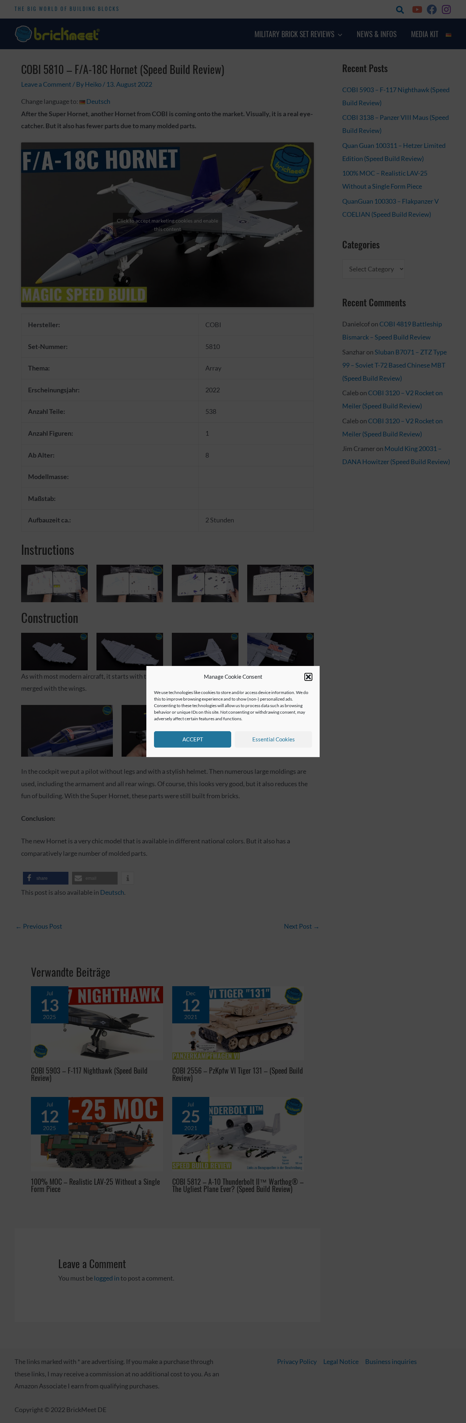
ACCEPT (192, 739)
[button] (308, 677)
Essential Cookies (273, 739)
